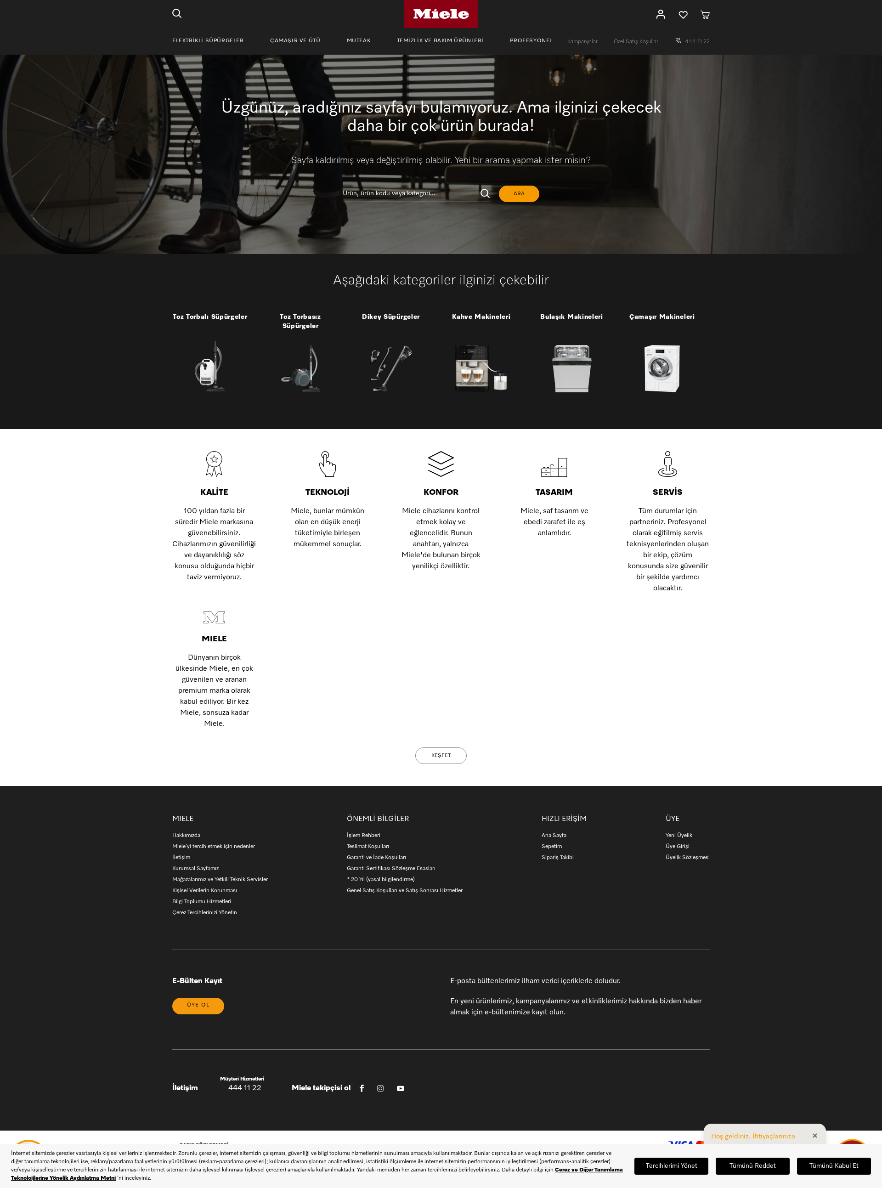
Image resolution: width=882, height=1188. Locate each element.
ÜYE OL (198, 1005)
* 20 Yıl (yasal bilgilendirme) (381, 880)
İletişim (181, 857)
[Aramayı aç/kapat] (176, 14)
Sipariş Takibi (558, 857)
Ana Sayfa (554, 835)
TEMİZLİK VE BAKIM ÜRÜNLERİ (440, 41)
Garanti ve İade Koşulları (376, 857)
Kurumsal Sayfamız (195, 868)
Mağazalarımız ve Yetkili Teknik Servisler (220, 880)
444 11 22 (697, 42)
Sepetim (552, 846)
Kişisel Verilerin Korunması (204, 891)
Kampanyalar (583, 42)
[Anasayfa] (441, 14)
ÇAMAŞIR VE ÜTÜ (295, 41)
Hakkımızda (186, 835)
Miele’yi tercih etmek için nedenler (213, 846)
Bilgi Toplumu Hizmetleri (201, 902)
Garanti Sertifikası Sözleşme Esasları (391, 868)
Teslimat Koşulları (368, 846)
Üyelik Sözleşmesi (688, 857)
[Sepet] (705, 14)
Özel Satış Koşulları (637, 42)
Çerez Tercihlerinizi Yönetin (204, 913)
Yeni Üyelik (679, 835)
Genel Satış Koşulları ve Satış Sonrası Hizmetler (405, 891)
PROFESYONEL (531, 41)
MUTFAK (359, 41)
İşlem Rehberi (363, 835)
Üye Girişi (678, 846)
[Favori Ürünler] (683, 14)
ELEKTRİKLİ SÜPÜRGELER (208, 41)
